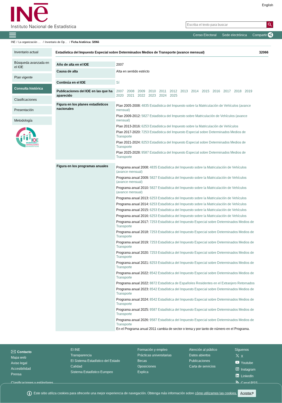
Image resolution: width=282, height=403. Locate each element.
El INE (75, 349)
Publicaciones (199, 361)
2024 (163, 95)
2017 (227, 91)
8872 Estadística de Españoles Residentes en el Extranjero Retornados (202, 283)
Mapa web (18, 357)
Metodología (23, 120)
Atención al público (203, 349)
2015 (205, 91)
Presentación (24, 110)
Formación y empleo (152, 349)
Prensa (16, 374)
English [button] (267, 5)
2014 (195, 91)
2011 (162, 91)
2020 (120, 95)
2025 (173, 95)
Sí (117, 82)
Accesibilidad (21, 368)
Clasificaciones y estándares (32, 382)
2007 (120, 91)
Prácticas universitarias (154, 355)
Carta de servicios (202, 366)
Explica (142, 372)
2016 (216, 91)
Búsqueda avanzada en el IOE (31, 65)
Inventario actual (26, 52)
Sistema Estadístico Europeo (92, 372)
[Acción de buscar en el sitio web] (270, 24)
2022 (141, 95)
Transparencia (81, 355)
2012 (173, 91)
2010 (152, 91)
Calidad (76, 366)
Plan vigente (23, 77)
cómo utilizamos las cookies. (216, 393)
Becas (142, 361)
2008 (130, 91)
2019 (248, 91)
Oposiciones (146, 366)
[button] (262, 35)
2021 (130, 95)
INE (13, 42)
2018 (238, 91)
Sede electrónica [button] (234, 35)
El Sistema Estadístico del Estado (95, 361)
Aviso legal (19, 363)
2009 (141, 91)
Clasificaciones (25, 99)
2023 (152, 95)
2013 (184, 91)
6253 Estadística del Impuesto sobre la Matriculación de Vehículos (189, 126)
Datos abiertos (199, 355)
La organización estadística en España (41, 42)
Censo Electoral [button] (205, 35)
